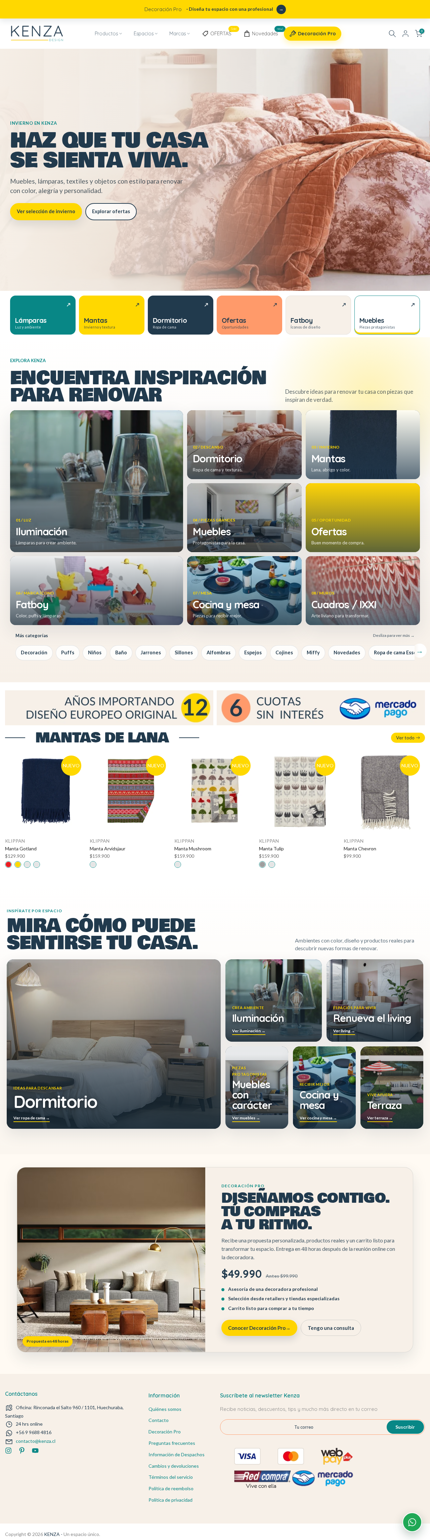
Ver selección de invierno (46, 211)
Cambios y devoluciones (173, 1466)
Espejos (253, 652)
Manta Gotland (21, 848)
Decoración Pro (317, 33)
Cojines (284, 652)
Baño (121, 652)
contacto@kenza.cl (35, 1441)
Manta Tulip (271, 848)
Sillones (184, 652)
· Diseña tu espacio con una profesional (208, 9)
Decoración (34, 652)
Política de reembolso (171, 1488)
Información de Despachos (176, 1454)
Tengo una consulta (331, 1328)
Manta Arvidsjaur (107, 848)
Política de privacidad (170, 1500)
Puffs (67, 652)
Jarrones (151, 652)
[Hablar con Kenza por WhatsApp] (412, 1522)
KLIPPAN (15, 841)
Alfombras (218, 652)
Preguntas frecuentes (171, 1443)
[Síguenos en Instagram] (8, 1451)
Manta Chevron (360, 848)
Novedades (267, 32)
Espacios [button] (144, 33)
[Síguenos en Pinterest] (21, 1451)
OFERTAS (223, 32)
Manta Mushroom (192, 848)
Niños (94, 652)
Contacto (158, 1420)
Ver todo (405, 737)
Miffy (313, 652)
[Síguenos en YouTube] (35, 1451)
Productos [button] (106, 33)
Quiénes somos (164, 1409)
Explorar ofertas (111, 211)
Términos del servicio (170, 1477)
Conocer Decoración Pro (259, 1328)
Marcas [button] (177, 33)
